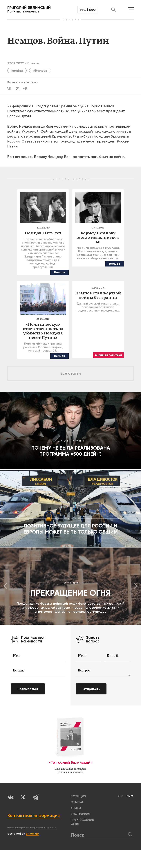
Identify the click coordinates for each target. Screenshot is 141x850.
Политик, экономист (29, 9)
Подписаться (27, 689)
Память (33, 63)
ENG (92, 10)
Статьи (76, 802)
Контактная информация (33, 815)
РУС (83, 10)
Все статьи (70, 373)
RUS (121, 796)
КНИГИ (75, 808)
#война (17, 71)
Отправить (91, 689)
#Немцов (40, 71)
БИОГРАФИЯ (80, 814)
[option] (70, 586)
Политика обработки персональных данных (31, 827)
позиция (78, 796)
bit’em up (32, 833)
